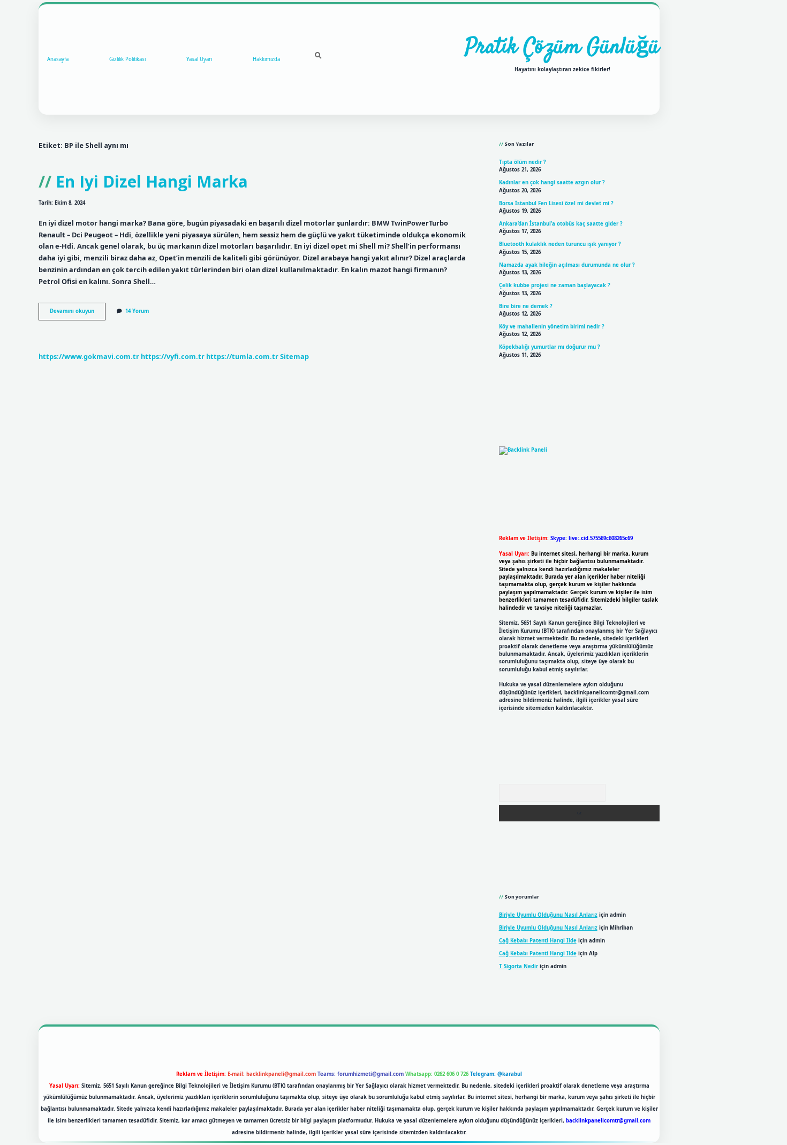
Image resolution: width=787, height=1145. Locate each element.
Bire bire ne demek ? (526, 306)
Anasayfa (58, 59)
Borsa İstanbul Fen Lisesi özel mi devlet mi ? (556, 203)
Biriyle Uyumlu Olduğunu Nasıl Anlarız (548, 914)
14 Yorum (137, 311)
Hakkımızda (266, 59)
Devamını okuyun (77, 313)
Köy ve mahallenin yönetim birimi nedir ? (551, 326)
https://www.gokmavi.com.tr (89, 356)
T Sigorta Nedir (518, 966)
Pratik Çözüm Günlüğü (562, 47)
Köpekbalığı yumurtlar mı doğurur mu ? (549, 346)
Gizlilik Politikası (127, 59)
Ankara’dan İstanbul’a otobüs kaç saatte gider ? (561, 223)
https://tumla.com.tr (242, 356)
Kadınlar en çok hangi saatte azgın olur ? (552, 182)
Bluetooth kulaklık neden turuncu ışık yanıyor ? (560, 244)
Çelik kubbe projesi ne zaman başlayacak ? (554, 285)
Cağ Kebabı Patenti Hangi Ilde (538, 940)
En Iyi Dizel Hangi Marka (152, 181)
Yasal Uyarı (199, 59)
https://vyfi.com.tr (173, 356)
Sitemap (294, 356)
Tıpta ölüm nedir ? (522, 162)
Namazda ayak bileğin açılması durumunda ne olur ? (567, 264)
